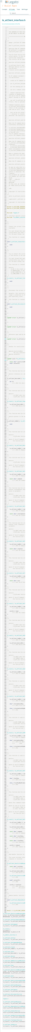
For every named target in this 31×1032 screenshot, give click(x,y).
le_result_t (10, 278)
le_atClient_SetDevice (21, 635)
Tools (18, 9)
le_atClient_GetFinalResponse (12, 985)
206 (4, 339)
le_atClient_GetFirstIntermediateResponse (16, 980)
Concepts (4, 9)
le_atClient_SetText (21, 573)
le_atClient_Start (8, 951)
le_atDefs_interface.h (20, 217)
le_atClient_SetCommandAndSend (12, 942)
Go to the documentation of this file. (11, 24)
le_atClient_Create (9, 947)
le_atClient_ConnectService (18, 241)
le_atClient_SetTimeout (22, 603)
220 (4, 360)
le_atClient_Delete (20, 445)
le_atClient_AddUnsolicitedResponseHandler (16, 960)
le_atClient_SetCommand (22, 471)
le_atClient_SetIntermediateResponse (14, 919)
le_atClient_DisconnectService (19, 304)
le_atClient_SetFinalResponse (12, 1001)
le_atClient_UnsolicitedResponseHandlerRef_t (17, 913)
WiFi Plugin (25, 9)
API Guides (12, 9)
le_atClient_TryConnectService (12, 1020)
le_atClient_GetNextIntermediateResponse (15, 1015)
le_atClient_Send (20, 669)
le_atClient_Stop (20, 401)
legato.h (16, 212)
